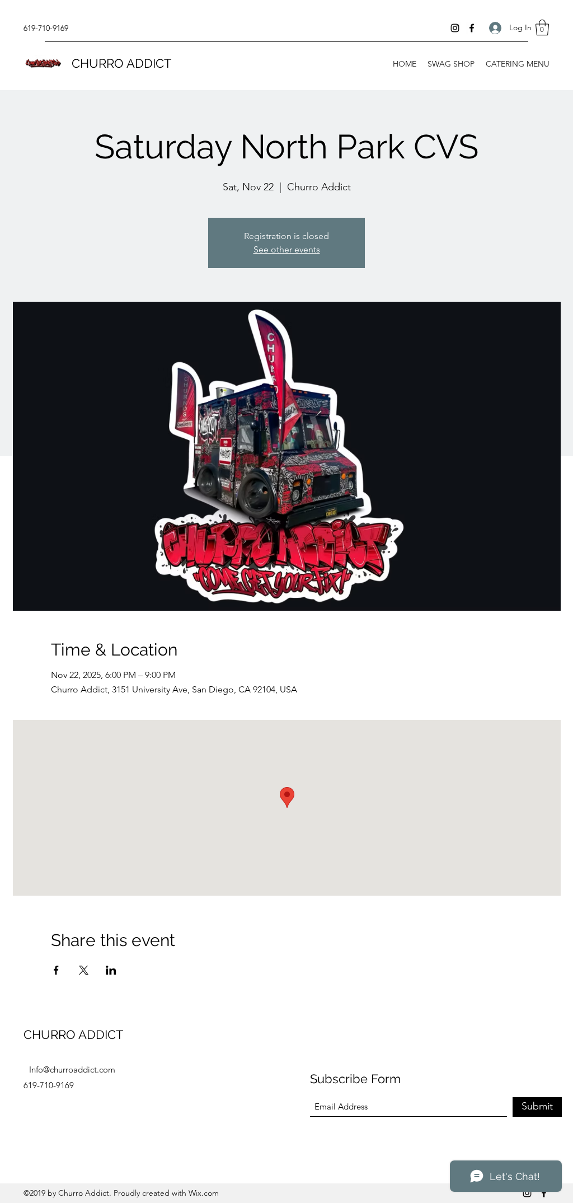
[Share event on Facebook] (56, 970)
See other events (286, 249)
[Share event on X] (83, 970)
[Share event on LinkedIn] (111, 970)
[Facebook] (471, 28)
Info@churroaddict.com (72, 1069)
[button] (542, 28)
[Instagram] (455, 28)
